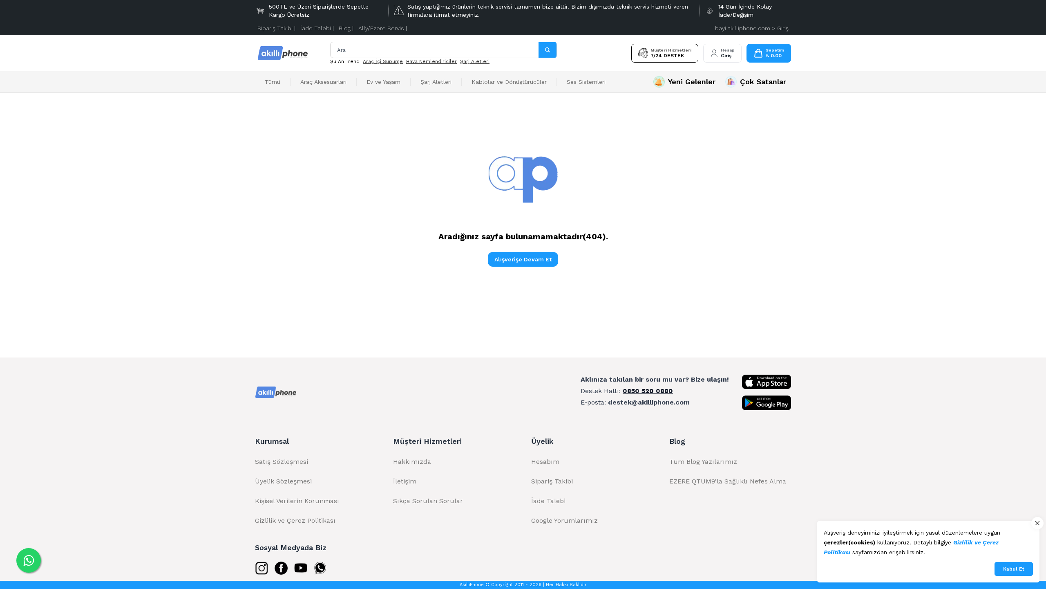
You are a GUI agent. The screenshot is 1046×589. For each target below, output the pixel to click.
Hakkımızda (412, 461)
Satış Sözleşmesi (281, 461)
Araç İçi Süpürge (383, 61)
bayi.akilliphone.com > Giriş (752, 28)
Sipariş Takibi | (276, 28)
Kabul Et (1013, 569)
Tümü (272, 82)
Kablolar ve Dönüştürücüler (509, 82)
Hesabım (545, 461)
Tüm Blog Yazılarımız (703, 461)
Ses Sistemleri (586, 82)
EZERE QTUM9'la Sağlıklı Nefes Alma (727, 481)
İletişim (404, 481)
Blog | (346, 28)
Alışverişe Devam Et (523, 259)
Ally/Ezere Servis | (382, 28)
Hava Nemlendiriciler (431, 61)
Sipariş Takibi (552, 481)
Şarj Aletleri (474, 61)
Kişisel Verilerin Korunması (297, 501)
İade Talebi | (317, 28)
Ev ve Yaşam (383, 82)
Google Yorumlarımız (564, 520)
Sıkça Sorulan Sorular (428, 501)
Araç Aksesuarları (323, 82)
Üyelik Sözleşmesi (283, 481)
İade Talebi (548, 501)
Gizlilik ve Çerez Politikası (295, 520)
